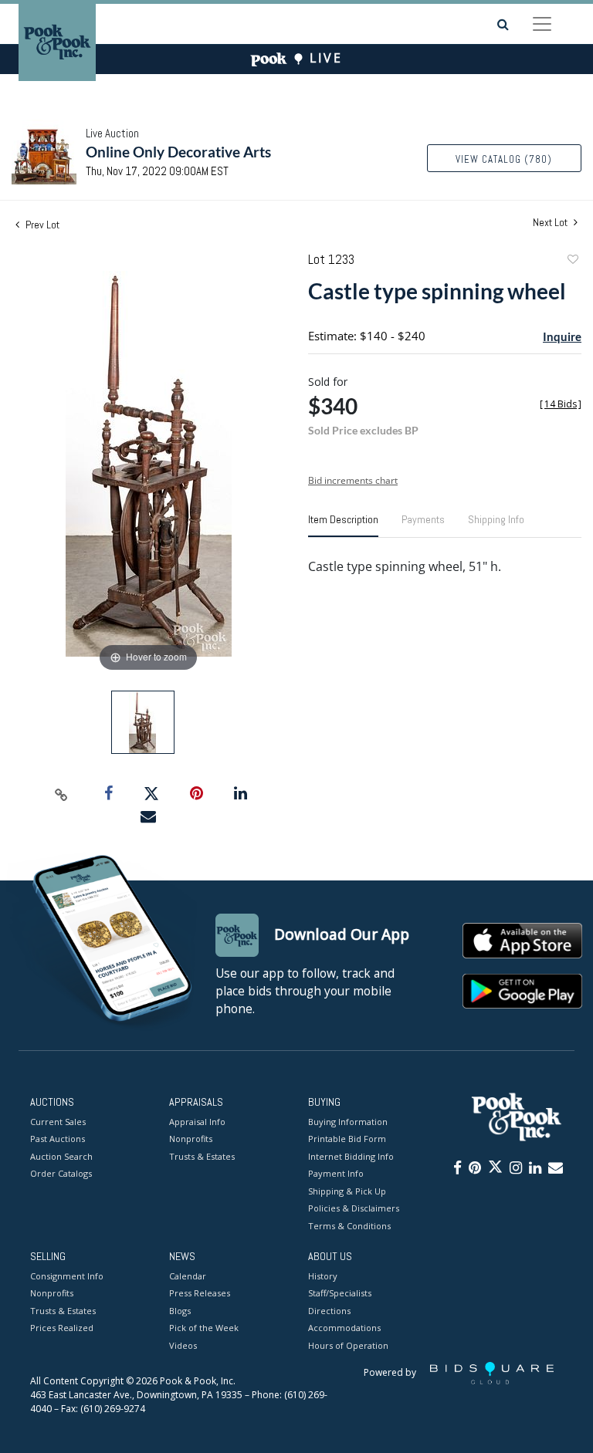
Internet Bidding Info (351, 1156)
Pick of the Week (204, 1327)
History (322, 1276)
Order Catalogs (61, 1173)
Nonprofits (190, 1138)
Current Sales (58, 1121)
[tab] (343, 525)
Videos (183, 1345)
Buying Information (348, 1121)
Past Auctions (57, 1138)
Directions (329, 1310)
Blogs (180, 1310)
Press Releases (199, 1293)
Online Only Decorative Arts (178, 152)
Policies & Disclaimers (353, 1208)
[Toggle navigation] (542, 24)
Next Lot (551, 222)
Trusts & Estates (202, 1156)
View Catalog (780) (504, 159)
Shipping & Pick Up (347, 1191)
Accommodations (344, 1327)
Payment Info (336, 1173)
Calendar (187, 1276)
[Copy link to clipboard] (62, 794)
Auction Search (61, 1156)
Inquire (562, 336)
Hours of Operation (348, 1345)
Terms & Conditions (349, 1226)
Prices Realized (61, 1327)
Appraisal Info (197, 1121)
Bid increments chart (353, 480)
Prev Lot (41, 224)
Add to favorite (572, 261)
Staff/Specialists (339, 1293)
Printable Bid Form (347, 1138)
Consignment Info (66, 1276)
